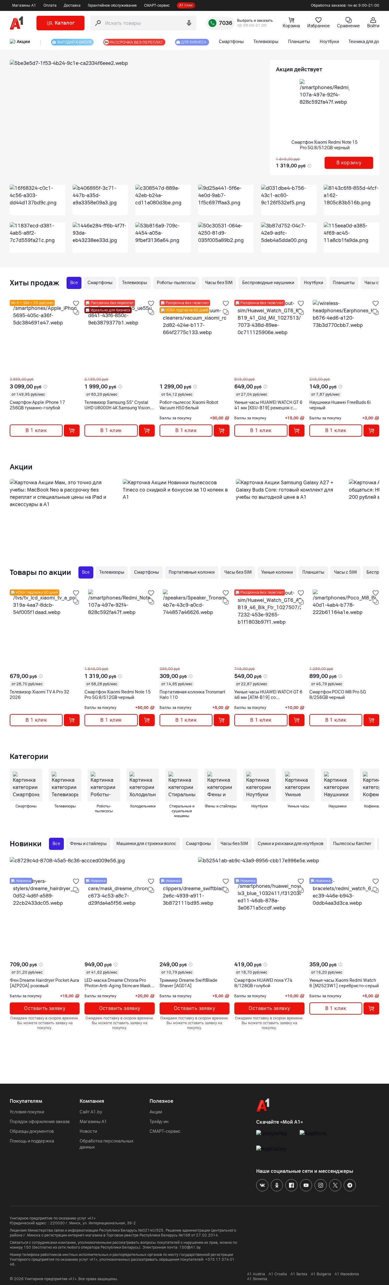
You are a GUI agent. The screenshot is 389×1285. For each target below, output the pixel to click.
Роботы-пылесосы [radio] (176, 282)
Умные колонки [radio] (277, 572)
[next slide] (15, 372)
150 (27, 1247)
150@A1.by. (190, 1247)
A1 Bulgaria (321, 1274)
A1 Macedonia (347, 1274)
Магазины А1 (24, 5)
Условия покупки (27, 1112)
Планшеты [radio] (344, 282)
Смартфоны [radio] (100, 282)
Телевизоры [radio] (134, 282)
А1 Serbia (299, 1274)
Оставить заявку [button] (44, 1008)
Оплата (50, 5)
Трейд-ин (159, 1121)
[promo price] (309, 166)
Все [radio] (74, 282)
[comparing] (76, 312)
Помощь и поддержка (32, 1141)
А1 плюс (186, 5)
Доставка (72, 5)
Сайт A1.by (91, 1112)
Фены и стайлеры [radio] (88, 843)
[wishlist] (76, 303)
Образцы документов (32, 1131)
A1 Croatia (278, 1274)
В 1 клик (36, 430)
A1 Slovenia (257, 1279)
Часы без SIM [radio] (218, 282)
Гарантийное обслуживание (112, 5)
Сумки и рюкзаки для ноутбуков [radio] (290, 843)
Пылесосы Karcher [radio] (352, 843)
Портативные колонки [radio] (192, 572)
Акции (156, 1112)
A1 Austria (256, 1274)
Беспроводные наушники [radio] (268, 282)
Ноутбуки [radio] (313, 282)
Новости (88, 1131)
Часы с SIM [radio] (345, 572)
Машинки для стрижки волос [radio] (146, 843)
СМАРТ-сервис (157, 5)
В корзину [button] (349, 163)
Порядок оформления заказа (40, 1121)
